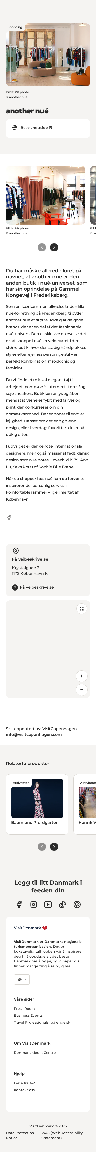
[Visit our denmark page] (19, 904)
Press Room (24, 1008)
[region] (48, 649)
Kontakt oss (24, 1090)
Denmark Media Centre (35, 1052)
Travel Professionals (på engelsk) (43, 1022)
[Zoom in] (82, 676)
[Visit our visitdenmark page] (48, 904)
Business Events (28, 1015)
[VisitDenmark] (31, 927)
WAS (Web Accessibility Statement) (62, 1135)
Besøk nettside (34, 127)
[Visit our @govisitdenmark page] (62, 904)
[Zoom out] (82, 690)
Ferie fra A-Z (24, 1083)
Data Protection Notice (20, 1135)
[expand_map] (81, 608)
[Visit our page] (33, 904)
